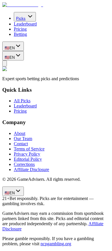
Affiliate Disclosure (31, 169)
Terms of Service (29, 148)
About (19, 133)
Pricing (20, 29)
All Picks (22, 100)
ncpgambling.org (55, 243)
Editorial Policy (28, 159)
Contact (21, 143)
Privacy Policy (27, 154)
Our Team (23, 138)
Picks (21, 18)
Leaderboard (25, 23)
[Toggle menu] (4, 63)
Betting (20, 34)
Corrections (24, 164)
